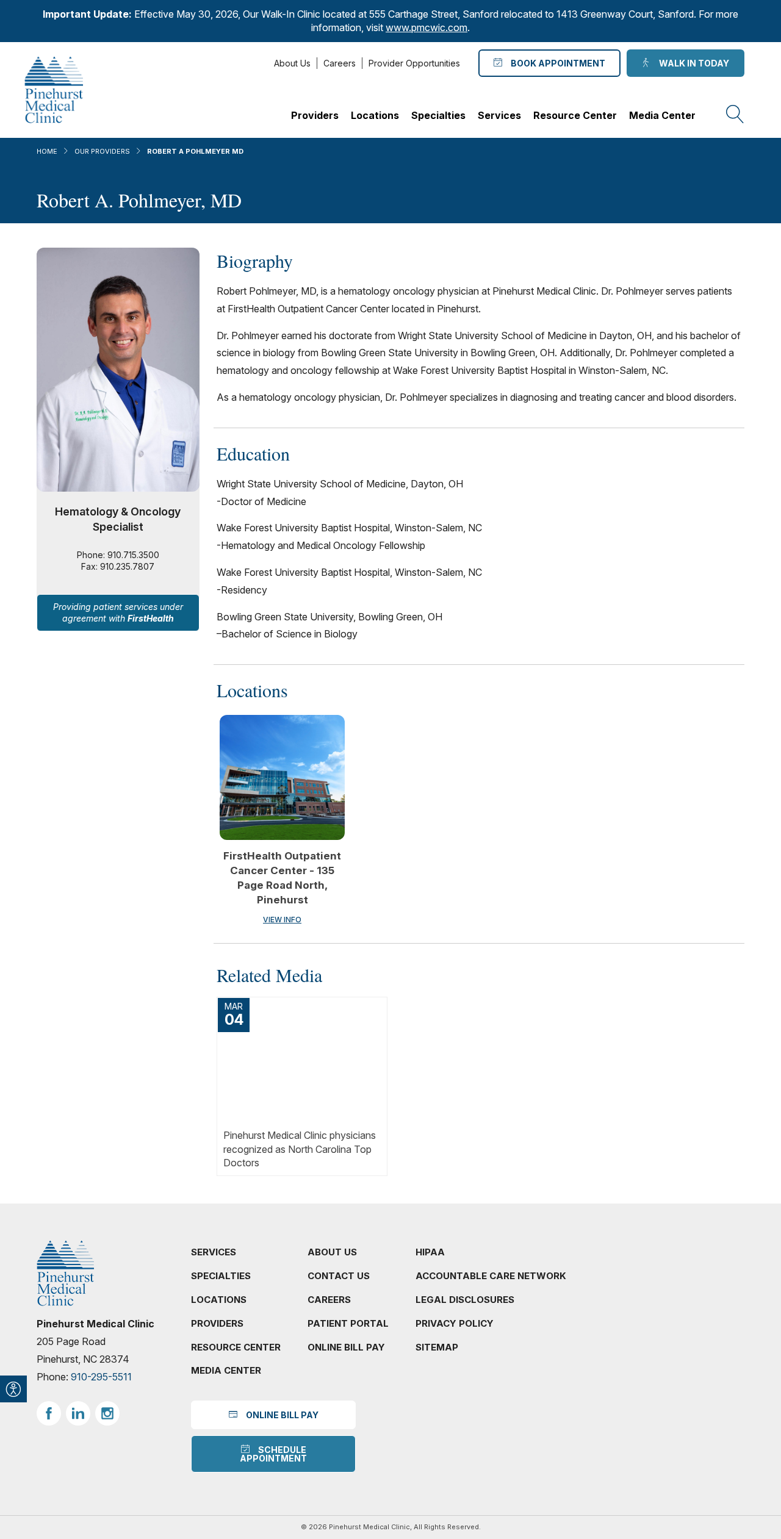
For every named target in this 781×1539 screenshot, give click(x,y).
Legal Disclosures (465, 1299)
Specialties (438, 115)
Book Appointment (556, 63)
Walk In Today (692, 63)
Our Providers (102, 151)
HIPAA (430, 1252)
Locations (375, 115)
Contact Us (339, 1276)
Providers (315, 115)
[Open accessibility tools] (13, 1389)
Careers (339, 63)
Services (499, 115)
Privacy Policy (455, 1323)
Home (47, 151)
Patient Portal (348, 1323)
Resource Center (575, 115)
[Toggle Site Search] (735, 115)
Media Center (662, 115)
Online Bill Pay (346, 1347)
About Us (292, 63)
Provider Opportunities (414, 63)
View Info (282, 919)
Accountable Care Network (491, 1276)
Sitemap (437, 1347)
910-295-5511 (101, 1377)
